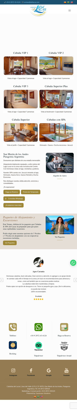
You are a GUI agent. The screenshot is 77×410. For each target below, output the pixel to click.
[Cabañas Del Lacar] (38, 10)
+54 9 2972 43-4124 (13, 2)
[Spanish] (65, 2)
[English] (71, 2)
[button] (73, 263)
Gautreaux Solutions (43, 393)
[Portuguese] (68, 2)
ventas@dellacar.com (31, 2)
